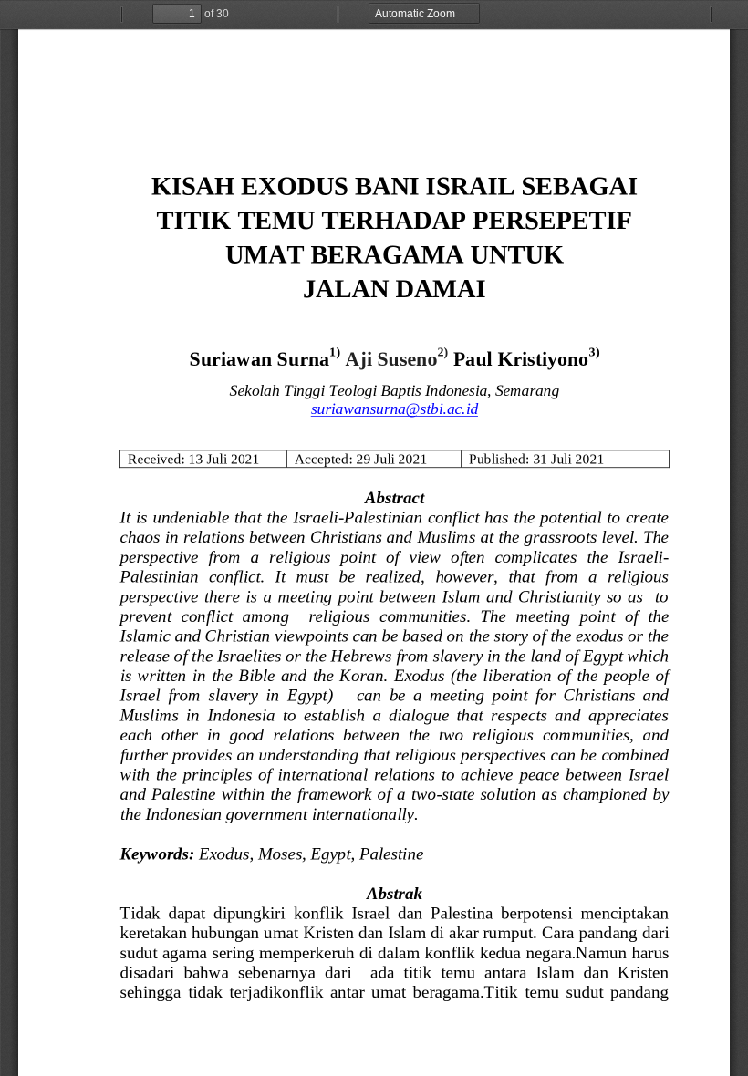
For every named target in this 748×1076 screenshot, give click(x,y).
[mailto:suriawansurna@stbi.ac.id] (394, 408)
